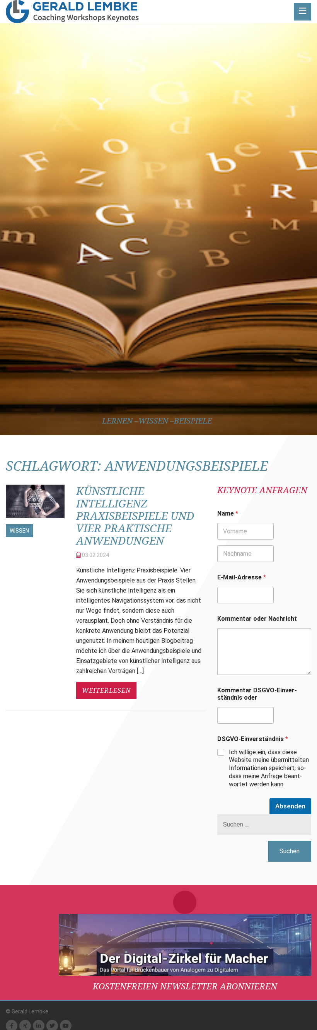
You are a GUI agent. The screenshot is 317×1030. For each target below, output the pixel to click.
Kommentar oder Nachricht (257, 618)
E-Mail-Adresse (241, 577)
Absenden (290, 806)
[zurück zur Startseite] (72, 11)
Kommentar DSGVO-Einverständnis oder (257, 694)
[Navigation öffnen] (302, 11)
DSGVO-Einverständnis (252, 739)
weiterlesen (106, 690)
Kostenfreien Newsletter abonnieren (185, 986)
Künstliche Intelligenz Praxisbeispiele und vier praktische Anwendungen (135, 515)
